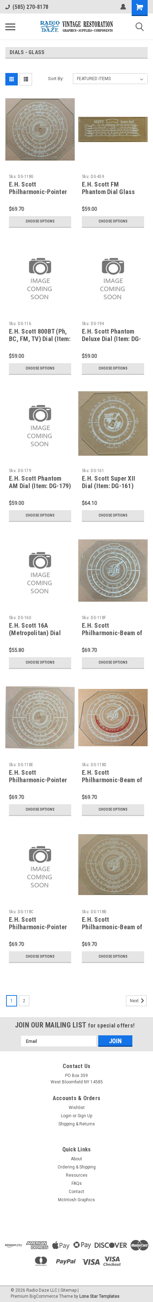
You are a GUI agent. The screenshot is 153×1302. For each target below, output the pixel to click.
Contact (76, 1191)
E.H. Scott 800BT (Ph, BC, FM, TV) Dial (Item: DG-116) (39, 339)
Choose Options (40, 221)
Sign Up (85, 1115)
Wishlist (77, 1107)
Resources (77, 1175)
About (76, 1158)
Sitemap (68, 1290)
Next (135, 1000)
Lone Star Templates (99, 1296)
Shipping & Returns (76, 1123)
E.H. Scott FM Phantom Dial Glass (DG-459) (108, 192)
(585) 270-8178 (30, 7)
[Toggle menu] (10, 27)
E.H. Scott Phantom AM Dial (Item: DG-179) (40, 482)
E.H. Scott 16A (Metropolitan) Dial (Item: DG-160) (35, 633)
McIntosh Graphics (76, 1199)
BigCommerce (44, 1296)
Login (66, 1115)
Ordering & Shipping (77, 1167)
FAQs (77, 1183)
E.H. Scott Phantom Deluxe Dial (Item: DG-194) (111, 339)
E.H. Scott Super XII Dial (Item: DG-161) (108, 482)
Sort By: (56, 78)
